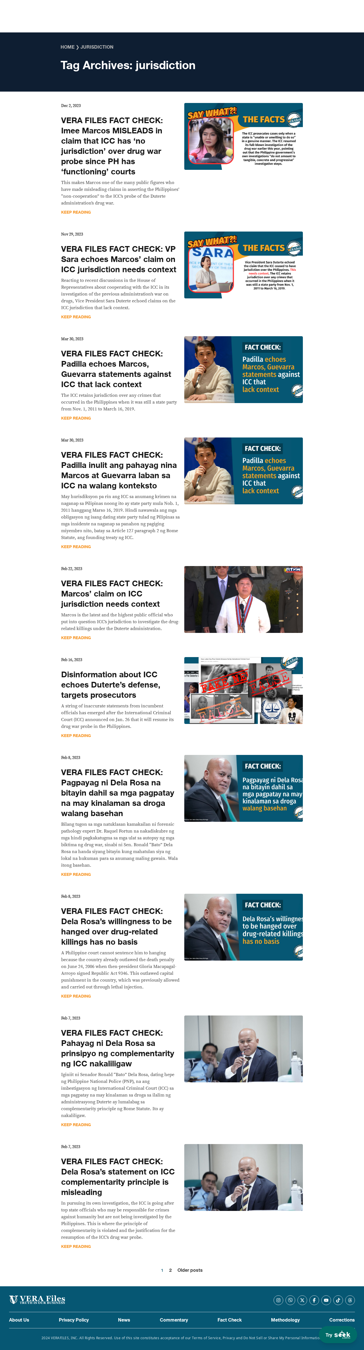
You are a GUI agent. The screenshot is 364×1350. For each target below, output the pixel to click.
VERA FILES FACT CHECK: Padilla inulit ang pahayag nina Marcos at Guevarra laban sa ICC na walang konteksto (119, 470)
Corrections (342, 1320)
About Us (19, 1320)
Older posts (190, 1270)
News (124, 1320)
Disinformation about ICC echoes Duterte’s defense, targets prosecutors (110, 685)
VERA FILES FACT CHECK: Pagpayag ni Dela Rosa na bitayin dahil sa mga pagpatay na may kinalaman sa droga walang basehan (117, 793)
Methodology (285, 1320)
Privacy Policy (74, 1320)
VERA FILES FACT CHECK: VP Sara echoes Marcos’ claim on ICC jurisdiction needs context (118, 259)
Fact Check (230, 1320)
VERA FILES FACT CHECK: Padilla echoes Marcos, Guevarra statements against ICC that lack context (116, 369)
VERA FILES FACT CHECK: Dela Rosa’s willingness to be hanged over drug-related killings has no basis (116, 927)
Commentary (174, 1320)
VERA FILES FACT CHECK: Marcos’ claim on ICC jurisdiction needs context (112, 594)
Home (68, 47)
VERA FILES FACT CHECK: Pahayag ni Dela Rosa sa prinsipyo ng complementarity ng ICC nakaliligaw (117, 1048)
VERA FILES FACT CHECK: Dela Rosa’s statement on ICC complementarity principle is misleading (118, 1177)
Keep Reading (76, 212)
